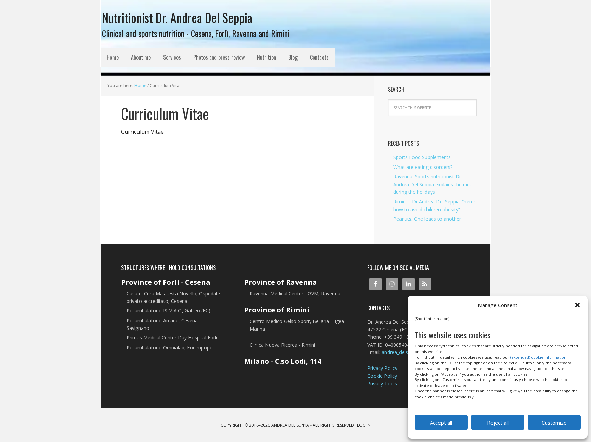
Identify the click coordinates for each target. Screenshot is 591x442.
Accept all (441, 422)
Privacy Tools (382, 383)
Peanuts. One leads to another (427, 219)
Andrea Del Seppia (290, 425)
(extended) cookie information (538, 357)
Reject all (498, 422)
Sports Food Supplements (422, 157)
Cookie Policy (382, 376)
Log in (364, 425)
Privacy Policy (382, 368)
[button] (577, 305)
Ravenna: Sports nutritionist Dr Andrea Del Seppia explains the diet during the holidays (432, 184)
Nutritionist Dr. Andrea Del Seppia (177, 16)
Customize (554, 422)
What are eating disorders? (422, 167)
